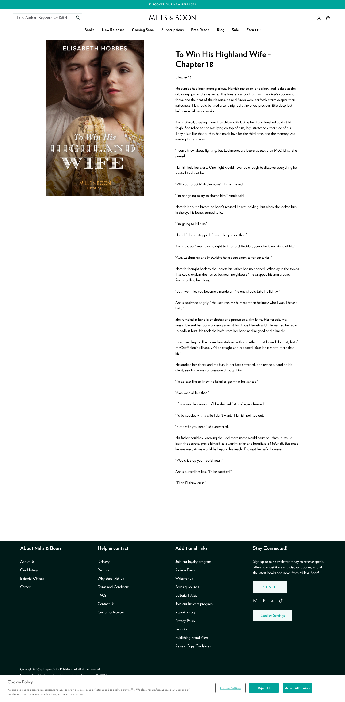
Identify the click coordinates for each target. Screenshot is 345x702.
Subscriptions (172, 29)
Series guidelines (187, 587)
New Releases (113, 29)
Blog (220, 29)
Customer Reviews (111, 612)
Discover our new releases (172, 4)
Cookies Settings (273, 615)
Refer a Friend (185, 570)
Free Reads (200, 29)
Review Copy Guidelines (193, 646)
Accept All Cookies (297, 688)
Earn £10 (253, 29)
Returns (103, 570)
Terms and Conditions (114, 587)
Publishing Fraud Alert (191, 637)
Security (181, 629)
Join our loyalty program (193, 561)
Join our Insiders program (194, 604)
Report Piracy (185, 612)
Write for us (184, 578)
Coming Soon (143, 29)
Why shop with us (111, 578)
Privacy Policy (185, 620)
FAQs (102, 595)
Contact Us (106, 604)
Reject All (264, 688)
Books (89, 29)
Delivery (104, 561)
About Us (27, 561)
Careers (25, 587)
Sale (235, 29)
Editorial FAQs (186, 595)
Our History (29, 570)
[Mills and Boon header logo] (172, 17)
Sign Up (270, 587)
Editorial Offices (32, 578)
